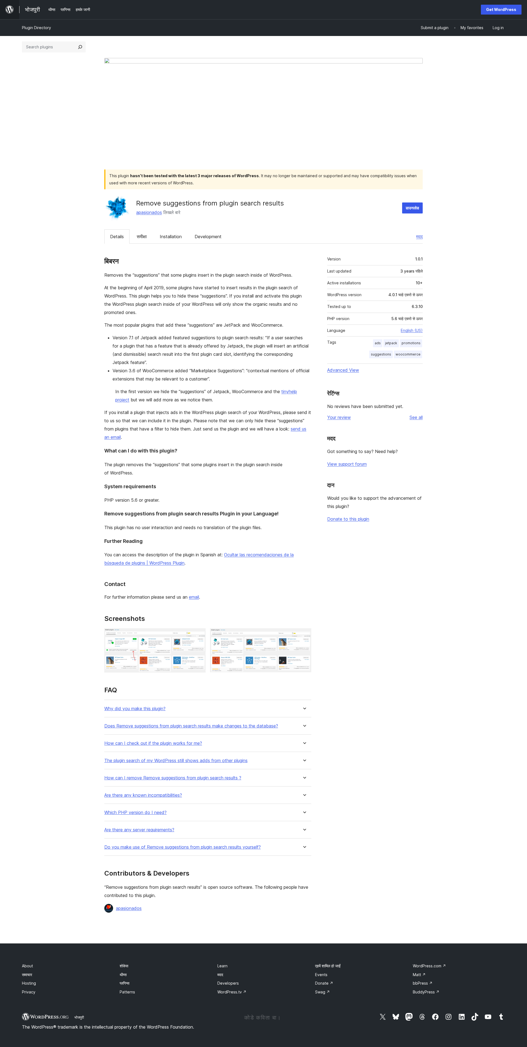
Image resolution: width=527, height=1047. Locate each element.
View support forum (347, 464)
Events (321, 974)
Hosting (29, 983)
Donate (324, 983)
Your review (339, 417)
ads (378, 343)
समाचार (27, 974)
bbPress (423, 983)
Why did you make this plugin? (135, 708)
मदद (419, 236)
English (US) (412, 330)
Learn (222, 965)
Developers (228, 983)
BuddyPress (426, 992)
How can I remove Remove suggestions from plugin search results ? (172, 778)
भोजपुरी (79, 1017)
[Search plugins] (80, 46)
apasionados (149, 212)
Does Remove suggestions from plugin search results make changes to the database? (191, 726)
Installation (171, 236)
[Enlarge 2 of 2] (304, 635)
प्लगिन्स (124, 983)
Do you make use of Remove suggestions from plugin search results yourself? (182, 847)
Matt (419, 974)
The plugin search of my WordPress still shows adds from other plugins (176, 760)
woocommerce (408, 354)
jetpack (391, 343)
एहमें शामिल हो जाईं (328, 965)
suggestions (381, 354)
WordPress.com (429, 965)
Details (117, 236)
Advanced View (343, 370)
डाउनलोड (412, 207)
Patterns (127, 992)
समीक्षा (142, 236)
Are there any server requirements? (139, 829)
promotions (411, 343)
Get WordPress (501, 9)
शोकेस (124, 965)
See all (416, 417)
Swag (322, 992)
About (27, 965)
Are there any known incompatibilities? (143, 795)
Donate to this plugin (348, 519)
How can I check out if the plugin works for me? (153, 743)
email (194, 597)
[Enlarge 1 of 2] (198, 635)
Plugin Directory (36, 27)
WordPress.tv (231, 992)
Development (208, 236)
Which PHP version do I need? (135, 812)
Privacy (28, 992)
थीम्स (123, 974)
